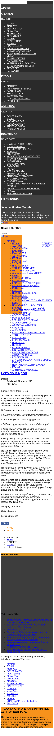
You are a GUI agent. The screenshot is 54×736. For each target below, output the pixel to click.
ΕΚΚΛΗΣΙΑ (12, 31)
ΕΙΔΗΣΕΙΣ (12, 86)
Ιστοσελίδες (12, 691)
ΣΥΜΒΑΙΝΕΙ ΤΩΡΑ (16, 58)
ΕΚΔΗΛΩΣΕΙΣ (14, 33)
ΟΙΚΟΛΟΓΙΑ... (13, 678)
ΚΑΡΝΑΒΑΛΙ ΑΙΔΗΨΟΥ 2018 (21, 63)
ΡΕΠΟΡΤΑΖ (13, 68)
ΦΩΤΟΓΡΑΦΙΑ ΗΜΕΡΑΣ (19, 149)
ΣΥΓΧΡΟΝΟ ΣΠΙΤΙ (21, 98)
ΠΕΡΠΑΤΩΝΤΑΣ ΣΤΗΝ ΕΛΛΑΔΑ (23, 188)
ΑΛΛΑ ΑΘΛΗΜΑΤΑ (16, 124)
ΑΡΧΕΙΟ (11, 698)
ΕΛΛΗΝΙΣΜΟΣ (14, 91)
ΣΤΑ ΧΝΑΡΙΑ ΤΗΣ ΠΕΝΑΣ (20, 144)
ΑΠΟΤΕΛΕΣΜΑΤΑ (16, 126)
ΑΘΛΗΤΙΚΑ (8, 106)
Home (10, 539)
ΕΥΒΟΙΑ (6, 76)
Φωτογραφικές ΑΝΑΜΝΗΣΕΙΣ (21, 53)
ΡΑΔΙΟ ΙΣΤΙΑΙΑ (14, 41)
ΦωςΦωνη (12, 151)
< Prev (10, 528)
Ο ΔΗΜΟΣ (7, 13)
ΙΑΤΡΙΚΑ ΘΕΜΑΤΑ (16, 171)
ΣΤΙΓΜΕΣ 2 (12, 693)
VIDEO (10, 56)
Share (5, 523)
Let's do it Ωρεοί (14, 373)
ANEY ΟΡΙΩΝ (13, 154)
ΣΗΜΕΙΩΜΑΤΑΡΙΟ (16, 164)
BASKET (11, 119)
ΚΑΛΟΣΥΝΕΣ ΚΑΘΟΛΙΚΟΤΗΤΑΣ (23, 156)
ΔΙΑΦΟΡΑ (12, 681)
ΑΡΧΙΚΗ (6, 8)
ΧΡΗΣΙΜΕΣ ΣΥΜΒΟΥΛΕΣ (19, 193)
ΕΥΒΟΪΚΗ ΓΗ (13, 101)
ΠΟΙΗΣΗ (11, 169)
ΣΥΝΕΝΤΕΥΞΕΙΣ (15, 683)
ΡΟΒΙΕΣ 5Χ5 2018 (16, 129)
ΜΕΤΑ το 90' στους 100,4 (19, 51)
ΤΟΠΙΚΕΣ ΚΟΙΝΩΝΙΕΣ (18, 48)
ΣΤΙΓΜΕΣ (11, 43)
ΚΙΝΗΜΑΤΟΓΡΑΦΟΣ (17, 174)
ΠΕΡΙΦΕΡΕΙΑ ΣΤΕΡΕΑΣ (19, 89)
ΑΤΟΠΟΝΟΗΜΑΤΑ (16, 146)
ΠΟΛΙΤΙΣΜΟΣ (9, 134)
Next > (10, 530)
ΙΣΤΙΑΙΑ (10, 24)
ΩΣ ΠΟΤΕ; (12, 688)
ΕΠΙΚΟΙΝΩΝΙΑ (10, 199)
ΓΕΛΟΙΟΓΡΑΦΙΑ (15, 181)
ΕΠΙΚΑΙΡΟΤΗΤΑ (15, 93)
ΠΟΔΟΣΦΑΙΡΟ (14, 116)
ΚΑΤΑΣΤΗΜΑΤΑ (15, 61)
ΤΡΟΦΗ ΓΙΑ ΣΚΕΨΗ (17, 159)
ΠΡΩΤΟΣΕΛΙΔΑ (15, 46)
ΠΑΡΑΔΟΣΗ (13, 71)
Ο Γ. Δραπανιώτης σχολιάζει (20, 66)
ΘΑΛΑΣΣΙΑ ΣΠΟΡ (15, 121)
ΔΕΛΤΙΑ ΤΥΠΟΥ (15, 29)
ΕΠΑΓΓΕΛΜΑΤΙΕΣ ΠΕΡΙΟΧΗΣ (22, 701)
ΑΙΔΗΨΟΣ (12, 26)
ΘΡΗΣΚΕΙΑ (12, 703)
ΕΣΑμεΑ (11, 191)
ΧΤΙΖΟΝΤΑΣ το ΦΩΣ (17, 179)
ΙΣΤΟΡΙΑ (11, 38)
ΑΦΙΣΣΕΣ (11, 696)
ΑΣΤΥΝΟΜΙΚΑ (14, 36)
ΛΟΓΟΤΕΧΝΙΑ (14, 161)
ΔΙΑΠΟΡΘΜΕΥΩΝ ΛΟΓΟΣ (20, 176)
